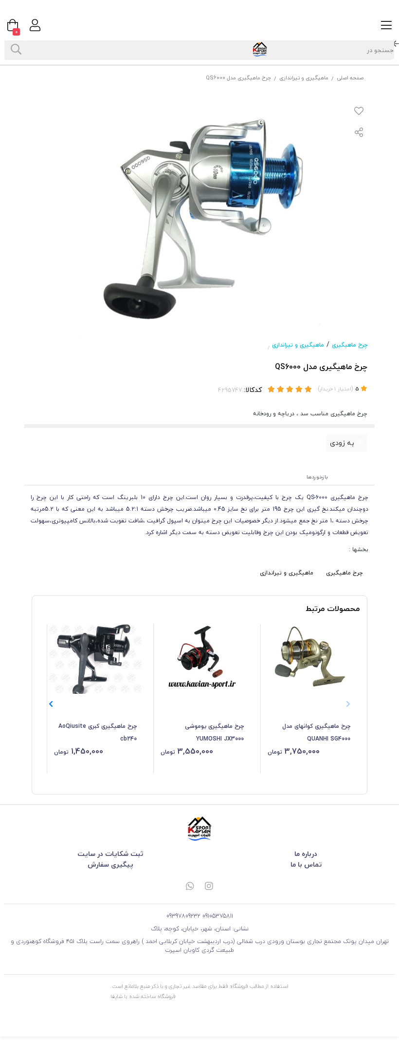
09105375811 (217, 916)
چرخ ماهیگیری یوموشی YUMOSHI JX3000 (214, 732)
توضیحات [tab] (355, 476)
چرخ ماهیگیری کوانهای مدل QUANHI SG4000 (316, 732)
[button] (50, 704)
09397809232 (183, 916)
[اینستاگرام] (209, 886)
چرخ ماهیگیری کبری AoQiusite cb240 (97, 732)
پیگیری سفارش (110, 864)
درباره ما (305, 854)
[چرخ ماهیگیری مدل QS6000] (199, 828)
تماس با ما (306, 864)
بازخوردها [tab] (317, 476)
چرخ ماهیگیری (349, 345)
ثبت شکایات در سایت (110, 854)
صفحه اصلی (350, 77)
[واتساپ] (190, 886)
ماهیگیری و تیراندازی (303, 77)
